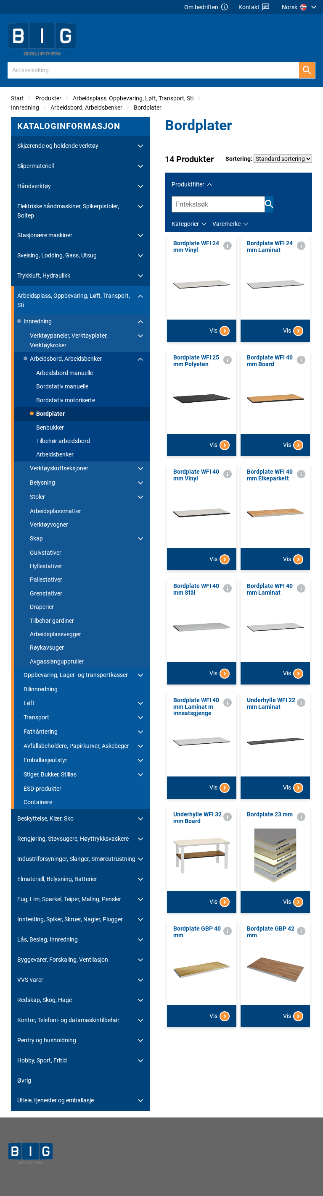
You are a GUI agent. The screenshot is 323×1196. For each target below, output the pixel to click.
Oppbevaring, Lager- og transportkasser (76, 674)
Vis (213, 330)
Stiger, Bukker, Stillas (50, 774)
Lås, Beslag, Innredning (47, 939)
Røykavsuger (47, 647)
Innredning (25, 107)
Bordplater (148, 107)
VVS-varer (30, 979)
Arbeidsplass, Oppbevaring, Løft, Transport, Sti (133, 98)
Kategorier (185, 223)
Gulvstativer (45, 552)
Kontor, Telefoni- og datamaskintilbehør (68, 1020)
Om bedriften (201, 7)
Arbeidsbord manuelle (64, 373)
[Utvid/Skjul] (140, 146)
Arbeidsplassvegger (55, 634)
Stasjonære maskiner (44, 235)
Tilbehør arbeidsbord (63, 441)
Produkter (48, 98)
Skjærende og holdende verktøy (57, 145)
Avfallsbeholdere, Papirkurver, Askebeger (76, 745)
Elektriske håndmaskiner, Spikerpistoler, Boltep (68, 211)
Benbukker (50, 427)
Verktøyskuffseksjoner (59, 468)
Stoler (37, 496)
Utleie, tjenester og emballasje (55, 1100)
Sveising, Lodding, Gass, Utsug (57, 255)
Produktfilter (188, 184)
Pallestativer (46, 579)
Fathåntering (41, 731)
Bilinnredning (41, 689)
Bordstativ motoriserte (65, 400)
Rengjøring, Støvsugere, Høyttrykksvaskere (73, 838)
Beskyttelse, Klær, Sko (45, 818)
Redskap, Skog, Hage (44, 1000)
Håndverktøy (34, 186)
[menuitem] (300, 7)
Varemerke (226, 223)
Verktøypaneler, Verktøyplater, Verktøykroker (69, 340)
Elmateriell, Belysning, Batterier (57, 879)
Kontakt (248, 7)
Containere (38, 802)
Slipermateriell (35, 166)
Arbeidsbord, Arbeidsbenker (86, 107)
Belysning (42, 482)
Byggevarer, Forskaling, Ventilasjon (62, 959)
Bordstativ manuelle (62, 386)
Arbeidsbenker (55, 454)
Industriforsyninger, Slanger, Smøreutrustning (76, 858)
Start (17, 98)
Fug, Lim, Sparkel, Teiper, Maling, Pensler (69, 899)
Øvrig (24, 1080)
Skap (36, 538)
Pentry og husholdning (46, 1040)
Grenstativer (46, 593)
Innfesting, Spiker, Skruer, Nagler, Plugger (70, 919)
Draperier (42, 606)
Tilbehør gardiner (52, 620)
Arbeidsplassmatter (55, 511)
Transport (36, 717)
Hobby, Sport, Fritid (42, 1060)
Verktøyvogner (49, 524)
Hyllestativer (46, 566)
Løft (29, 703)
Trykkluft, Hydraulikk (43, 275)
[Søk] (307, 70)
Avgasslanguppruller (57, 661)
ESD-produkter (42, 788)
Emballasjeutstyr (45, 760)
